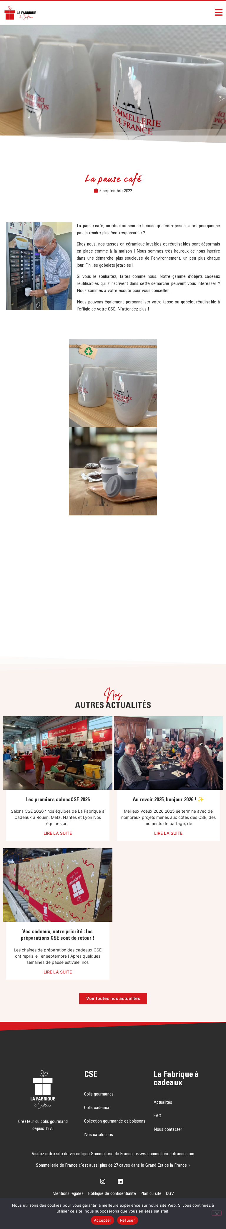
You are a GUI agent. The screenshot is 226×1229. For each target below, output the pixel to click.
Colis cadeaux (96, 1107)
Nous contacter (168, 1129)
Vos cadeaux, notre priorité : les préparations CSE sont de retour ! (57, 934)
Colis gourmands (99, 1094)
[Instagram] (104, 1181)
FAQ (158, 1115)
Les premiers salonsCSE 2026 (58, 799)
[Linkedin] (121, 1181)
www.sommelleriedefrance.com (165, 1153)
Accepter (102, 1220)
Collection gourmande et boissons (114, 1121)
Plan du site (151, 1193)
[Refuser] (217, 1213)
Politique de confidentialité (112, 1193)
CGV (170, 1193)
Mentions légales (68, 1193)
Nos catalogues (98, 1134)
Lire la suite (58, 833)
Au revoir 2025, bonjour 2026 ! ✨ (168, 799)
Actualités (163, 1102)
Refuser (127, 1220)
